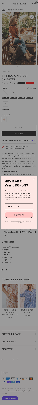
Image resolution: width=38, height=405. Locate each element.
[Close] (34, 178)
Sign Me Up (19, 215)
